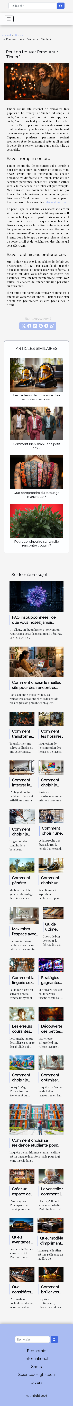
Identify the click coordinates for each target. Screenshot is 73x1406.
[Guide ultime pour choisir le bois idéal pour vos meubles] (53, 912)
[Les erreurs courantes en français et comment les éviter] (22, 1013)
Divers (19, 35)
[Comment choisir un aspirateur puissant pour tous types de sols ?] (51, 865)
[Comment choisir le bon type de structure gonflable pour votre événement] (22, 1062)
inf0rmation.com (55, 202)
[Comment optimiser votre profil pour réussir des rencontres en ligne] (51, 1062)
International (36, 1358)
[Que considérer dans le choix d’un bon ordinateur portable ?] (22, 1274)
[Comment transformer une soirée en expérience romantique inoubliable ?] (22, 718)
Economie (36, 1350)
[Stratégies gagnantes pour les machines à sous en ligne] (51, 965)
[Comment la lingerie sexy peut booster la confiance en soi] (22, 965)
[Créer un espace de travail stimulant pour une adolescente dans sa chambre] (22, 1176)
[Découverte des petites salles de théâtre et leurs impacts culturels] (51, 1013)
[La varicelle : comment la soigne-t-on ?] (51, 1176)
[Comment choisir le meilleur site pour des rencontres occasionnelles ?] (36, 661)
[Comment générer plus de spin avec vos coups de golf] (22, 865)
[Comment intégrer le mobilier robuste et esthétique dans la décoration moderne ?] (22, 767)
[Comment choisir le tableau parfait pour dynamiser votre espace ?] (51, 767)
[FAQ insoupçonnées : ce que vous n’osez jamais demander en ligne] (36, 596)
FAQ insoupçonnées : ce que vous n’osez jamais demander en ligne (34, 622)
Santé (36, 1366)
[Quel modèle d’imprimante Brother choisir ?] (50, 1225)
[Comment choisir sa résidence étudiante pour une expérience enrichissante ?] (36, 1119)
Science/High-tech (36, 1374)
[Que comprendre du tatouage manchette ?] (36, 472)
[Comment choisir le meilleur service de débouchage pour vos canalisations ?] (22, 816)
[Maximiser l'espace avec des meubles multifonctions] (24, 915)
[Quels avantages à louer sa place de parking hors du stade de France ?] (21, 1224)
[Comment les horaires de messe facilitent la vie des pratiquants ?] (51, 718)
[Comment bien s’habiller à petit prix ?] (36, 423)
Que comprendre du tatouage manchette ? (36, 494)
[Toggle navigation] (9, 19)
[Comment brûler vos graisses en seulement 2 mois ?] (51, 1274)
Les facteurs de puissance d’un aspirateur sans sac (36, 397)
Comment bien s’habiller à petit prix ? (36, 446)
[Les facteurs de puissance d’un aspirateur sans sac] (36, 375)
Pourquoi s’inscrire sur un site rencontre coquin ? (36, 543)
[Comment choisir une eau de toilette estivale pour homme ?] (51, 815)
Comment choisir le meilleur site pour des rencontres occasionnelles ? (37, 687)
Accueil (6, 35)
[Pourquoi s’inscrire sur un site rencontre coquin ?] (36, 521)
